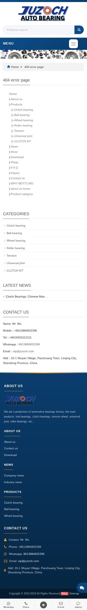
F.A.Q (14, 167)
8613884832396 (29, 344)
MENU (8, 43)
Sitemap (74, 593)
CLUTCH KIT (22, 141)
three (14, 151)
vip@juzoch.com (23, 351)
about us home (20, 188)
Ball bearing (22, 115)
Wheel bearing (23, 120)
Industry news (13, 482)
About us (16, 99)
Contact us (18, 178)
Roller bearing (23, 125)
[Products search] (79, 30)
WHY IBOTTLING (22, 183)
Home (15, 66)
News (14, 146)
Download (17, 157)
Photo (14, 162)
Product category (22, 194)
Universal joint (23, 136)
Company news (14, 475)
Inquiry (15, 172)
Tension (19, 130)
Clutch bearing (23, 109)
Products (16, 104)
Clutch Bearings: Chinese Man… (27, 296)
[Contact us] (82, 588)
